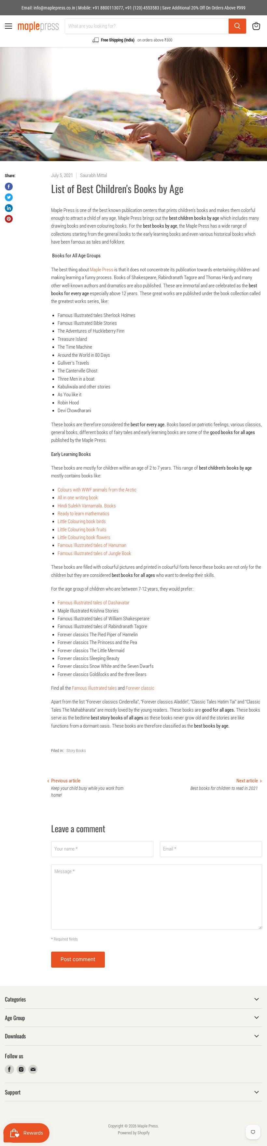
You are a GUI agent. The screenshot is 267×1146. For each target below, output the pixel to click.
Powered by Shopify (133, 1132)
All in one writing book (78, 498)
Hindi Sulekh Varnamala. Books (87, 506)
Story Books (76, 750)
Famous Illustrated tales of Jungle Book (94, 553)
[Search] (237, 26)
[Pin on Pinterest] (9, 219)
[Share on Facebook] (9, 186)
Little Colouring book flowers (84, 537)
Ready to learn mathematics (83, 514)
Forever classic (140, 688)
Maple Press (101, 270)
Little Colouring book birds (82, 521)
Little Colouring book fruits (82, 530)
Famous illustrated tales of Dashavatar (94, 603)
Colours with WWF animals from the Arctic (97, 490)
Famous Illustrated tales (94, 688)
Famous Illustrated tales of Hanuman (92, 545)
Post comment (78, 959)
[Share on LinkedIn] (9, 208)
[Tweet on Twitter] (9, 197)
